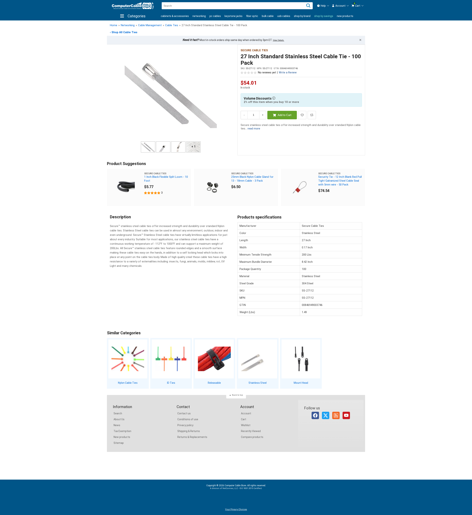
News (117, 425)
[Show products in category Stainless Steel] (257, 358)
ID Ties (171, 382)
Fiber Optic (252, 16)
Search (118, 413)
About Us (119, 419)
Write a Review (288, 72)
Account (246, 413)
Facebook (315, 415)
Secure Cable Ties (254, 50)
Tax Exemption (122, 431)
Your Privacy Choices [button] (236, 509)
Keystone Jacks (233, 16)
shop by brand (302, 16)
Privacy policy (185, 425)
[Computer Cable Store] (133, 6)
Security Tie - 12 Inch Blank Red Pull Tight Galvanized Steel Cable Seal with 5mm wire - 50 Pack (340, 180)
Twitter (325, 415)
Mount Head (301, 382)
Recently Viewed (251, 431)
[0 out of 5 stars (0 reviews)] (249, 72)
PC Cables (215, 16)
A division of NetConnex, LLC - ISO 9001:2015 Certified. (236, 488)
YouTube (346, 415)
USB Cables (283, 16)
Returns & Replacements (192, 437)
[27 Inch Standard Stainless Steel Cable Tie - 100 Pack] (171, 93)
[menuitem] (323, 6)
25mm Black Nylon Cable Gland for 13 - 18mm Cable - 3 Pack (252, 178)
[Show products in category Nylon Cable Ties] (127, 358)
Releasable (214, 382)
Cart (243, 419)
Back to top (237, 395)
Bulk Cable (268, 16)
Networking (199, 16)
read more (254, 128)
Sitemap (119, 442)
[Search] (308, 5)
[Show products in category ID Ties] (171, 358)
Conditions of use (187, 419)
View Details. (278, 40)
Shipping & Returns (188, 431)
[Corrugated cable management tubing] (125, 187)
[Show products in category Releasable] (214, 358)
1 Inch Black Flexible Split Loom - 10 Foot (166, 178)
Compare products (252, 437)
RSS (336, 415)
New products (345, 16)
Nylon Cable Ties (128, 382)
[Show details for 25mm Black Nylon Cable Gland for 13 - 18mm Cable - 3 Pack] (212, 187)
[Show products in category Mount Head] (300, 358)
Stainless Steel (258, 382)
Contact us (184, 413)
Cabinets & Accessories (175, 16)
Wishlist (245, 425)
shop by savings (323, 16)
